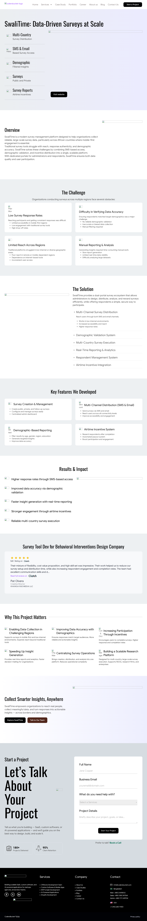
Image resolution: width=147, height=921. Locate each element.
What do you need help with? (97, 794)
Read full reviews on (19, 576)
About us (93, 4)
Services (45, 4)
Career (83, 4)
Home (35, 4)
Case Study (60, 4)
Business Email (88, 779)
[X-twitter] (13, 894)
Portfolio (73, 4)
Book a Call (115, 842)
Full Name (85, 764)
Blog (103, 4)
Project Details (88, 811)
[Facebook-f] (6, 894)
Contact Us (113, 4)
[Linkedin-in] (19, 894)
